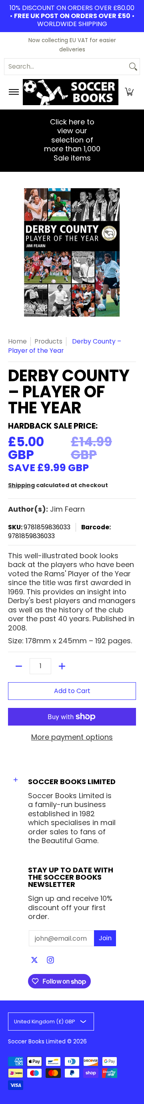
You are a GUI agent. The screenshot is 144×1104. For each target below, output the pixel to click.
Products (48, 341)
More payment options (72, 737)
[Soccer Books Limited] (70, 92)
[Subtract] (19, 666)
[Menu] (13, 92)
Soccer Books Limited (37, 1041)
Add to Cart (72, 690)
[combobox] (65, 67)
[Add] (62, 666)
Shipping (21, 485)
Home (17, 341)
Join (105, 938)
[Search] (133, 67)
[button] (129, 92)
